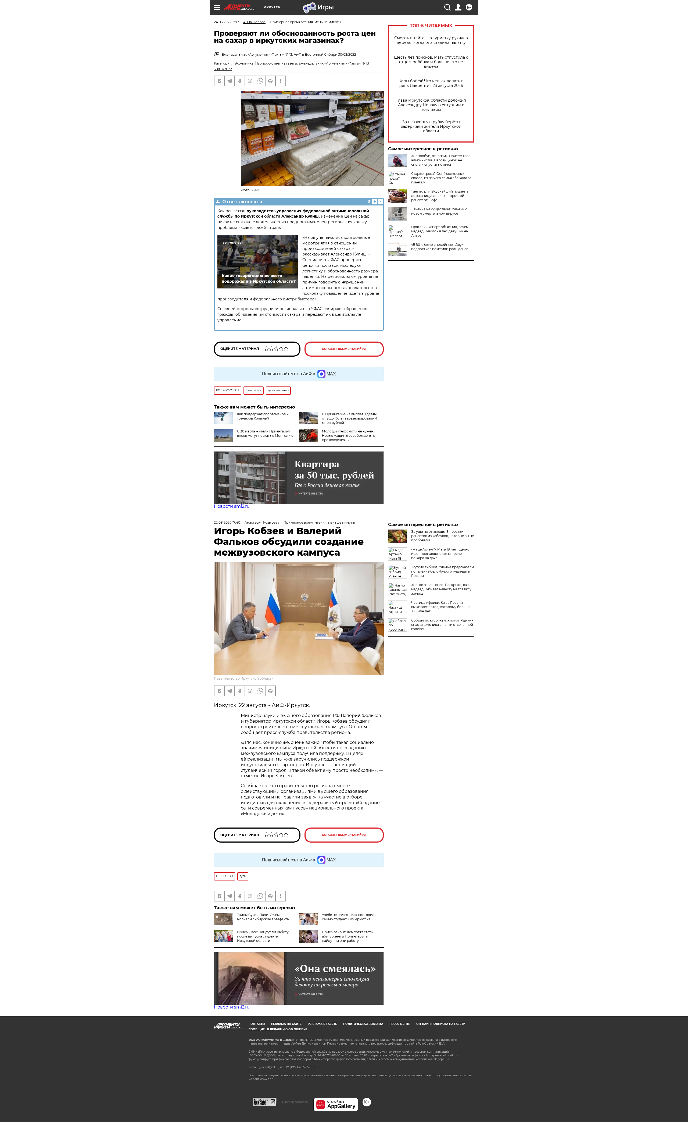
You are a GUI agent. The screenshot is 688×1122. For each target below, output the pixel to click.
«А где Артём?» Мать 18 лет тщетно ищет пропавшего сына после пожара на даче (440, 553)
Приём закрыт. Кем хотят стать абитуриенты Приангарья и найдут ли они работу (347, 936)
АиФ (255, 190)
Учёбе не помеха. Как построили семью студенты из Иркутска (349, 917)
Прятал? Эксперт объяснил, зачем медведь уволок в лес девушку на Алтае (439, 231)
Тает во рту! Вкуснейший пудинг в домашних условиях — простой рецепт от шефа (439, 195)
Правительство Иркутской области (244, 678)
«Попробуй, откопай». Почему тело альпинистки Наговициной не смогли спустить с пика (441, 160)
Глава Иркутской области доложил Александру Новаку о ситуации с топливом (431, 105)
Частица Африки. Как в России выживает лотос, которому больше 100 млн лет (440, 607)
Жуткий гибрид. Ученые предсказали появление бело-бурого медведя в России (442, 571)
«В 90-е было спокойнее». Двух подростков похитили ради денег (439, 247)
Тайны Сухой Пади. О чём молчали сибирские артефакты (263, 917)
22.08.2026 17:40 (227, 522)
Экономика (244, 63)
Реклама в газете (322, 1024)
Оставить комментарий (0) (344, 349)
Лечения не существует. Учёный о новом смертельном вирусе (439, 211)
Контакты (257, 1024)
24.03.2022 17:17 (226, 22)
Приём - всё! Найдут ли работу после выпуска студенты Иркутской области (263, 936)
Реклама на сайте (286, 1024)
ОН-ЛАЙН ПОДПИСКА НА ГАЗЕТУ (440, 1024)
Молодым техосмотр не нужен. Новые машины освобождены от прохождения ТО (349, 435)
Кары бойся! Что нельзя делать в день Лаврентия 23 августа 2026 (431, 83)
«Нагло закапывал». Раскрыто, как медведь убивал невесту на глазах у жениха (441, 589)
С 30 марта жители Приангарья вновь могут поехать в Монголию (265, 433)
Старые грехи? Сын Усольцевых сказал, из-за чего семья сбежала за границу (441, 178)
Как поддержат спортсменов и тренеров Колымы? (263, 416)
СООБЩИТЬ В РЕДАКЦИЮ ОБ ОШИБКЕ (278, 1029)
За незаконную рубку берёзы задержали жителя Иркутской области (431, 126)
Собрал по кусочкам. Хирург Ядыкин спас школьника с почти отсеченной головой (442, 624)
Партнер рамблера (295, 1101)
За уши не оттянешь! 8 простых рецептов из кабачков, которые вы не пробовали (442, 536)
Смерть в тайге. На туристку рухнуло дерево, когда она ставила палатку (431, 40)
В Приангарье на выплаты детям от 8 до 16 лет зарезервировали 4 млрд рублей (349, 418)
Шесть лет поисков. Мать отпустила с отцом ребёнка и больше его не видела (431, 62)
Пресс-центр (399, 1024)
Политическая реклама (363, 1024)
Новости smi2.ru (232, 506)
